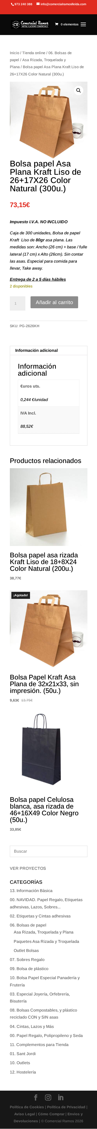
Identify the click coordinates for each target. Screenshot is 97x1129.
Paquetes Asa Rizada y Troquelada (46, 941)
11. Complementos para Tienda (39, 1044)
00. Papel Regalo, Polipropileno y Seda (46, 1035)
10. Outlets (20, 1063)
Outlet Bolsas (26, 950)
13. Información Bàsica (31, 890)
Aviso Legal (24, 1114)
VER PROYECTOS (28, 868)
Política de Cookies (27, 1107)
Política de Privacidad (66, 1107)
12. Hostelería (23, 1072)
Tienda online (33, 53)
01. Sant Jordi (23, 1053)
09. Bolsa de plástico (29, 968)
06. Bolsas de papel (28, 925)
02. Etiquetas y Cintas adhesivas (40, 916)
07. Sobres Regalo (27, 959)
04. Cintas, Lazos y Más (32, 1026)
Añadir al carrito (54, 302)
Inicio (14, 53)
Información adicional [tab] (36, 350)
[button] (78, 90)
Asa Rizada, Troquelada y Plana (43, 932)
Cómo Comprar (51, 1114)
